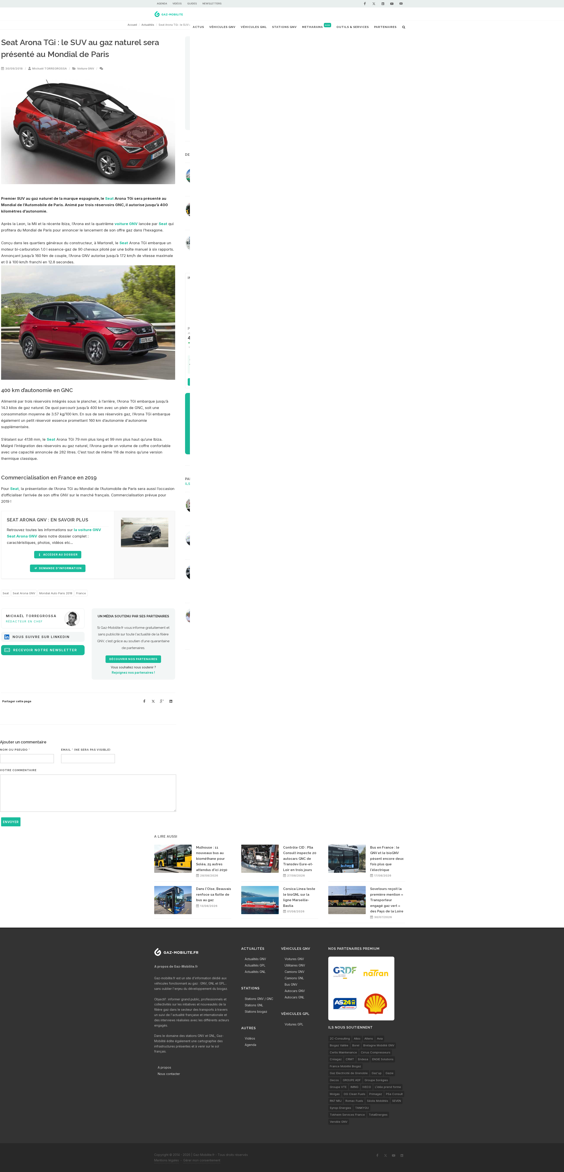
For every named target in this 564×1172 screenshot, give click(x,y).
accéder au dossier (60, 554)
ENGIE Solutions (382, 1059)
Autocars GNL (294, 997)
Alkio (357, 1038)
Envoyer (11, 822)
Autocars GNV (295, 991)
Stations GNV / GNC (259, 999)
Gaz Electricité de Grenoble (349, 1073)
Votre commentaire (18, 770)
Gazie (389, 1073)
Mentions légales (166, 1160)
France (81, 593)
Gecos (334, 1080)
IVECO (366, 1087)
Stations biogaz (256, 1011)
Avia (380, 1038)
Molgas (335, 1094)
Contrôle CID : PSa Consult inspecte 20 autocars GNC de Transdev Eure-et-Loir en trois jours (299, 859)
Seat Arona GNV (24, 593)
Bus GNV (291, 984)
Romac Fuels (354, 1100)
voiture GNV (126, 224)
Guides (192, 3)
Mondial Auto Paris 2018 (55, 593)
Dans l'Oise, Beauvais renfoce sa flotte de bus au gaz (213, 894)
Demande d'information (60, 568)
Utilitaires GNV (295, 965)
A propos (164, 1067)
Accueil (132, 24)
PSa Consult (394, 1094)
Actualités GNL (255, 972)
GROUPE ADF (352, 1080)
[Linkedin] (382, 3)
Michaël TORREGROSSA (49, 68)
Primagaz (375, 1094)
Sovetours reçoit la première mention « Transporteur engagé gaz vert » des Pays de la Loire (386, 900)
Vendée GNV (338, 1121)
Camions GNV (294, 972)
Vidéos (177, 3)
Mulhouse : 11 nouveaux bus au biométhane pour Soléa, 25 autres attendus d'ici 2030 (211, 859)
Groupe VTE (338, 1087)
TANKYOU (362, 1108)
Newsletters (212, 3)
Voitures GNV (294, 959)
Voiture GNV (85, 68)
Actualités (147, 24)
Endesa (363, 1059)
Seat (109, 198)
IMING (354, 1087)
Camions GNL (294, 978)
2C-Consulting (340, 1038)
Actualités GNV (255, 959)
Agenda (162, 3)
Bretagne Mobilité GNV (378, 1045)
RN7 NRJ (335, 1100)
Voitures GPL (294, 1024)
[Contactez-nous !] (401, 3)
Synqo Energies (340, 1108)
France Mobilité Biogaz (345, 1066)
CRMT (350, 1059)
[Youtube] (392, 3)
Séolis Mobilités (377, 1100)
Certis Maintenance (343, 1052)
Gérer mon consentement (201, 1160)
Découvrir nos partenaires (133, 659)
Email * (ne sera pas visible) (85, 749)
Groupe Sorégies (376, 1080)
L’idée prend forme (388, 1087)
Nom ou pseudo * (15, 749)
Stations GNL (254, 1005)
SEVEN (396, 1100)
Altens (368, 1038)
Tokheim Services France (347, 1114)
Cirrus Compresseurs (375, 1052)
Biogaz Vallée (339, 1045)
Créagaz (336, 1059)
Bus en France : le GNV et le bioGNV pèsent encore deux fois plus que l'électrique (387, 859)
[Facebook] (364, 3)
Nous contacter (169, 1074)
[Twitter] (373, 3)
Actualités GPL (255, 965)
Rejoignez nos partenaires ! (133, 672)
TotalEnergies (378, 1114)
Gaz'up (377, 1073)
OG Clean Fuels (354, 1094)
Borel (355, 1045)
